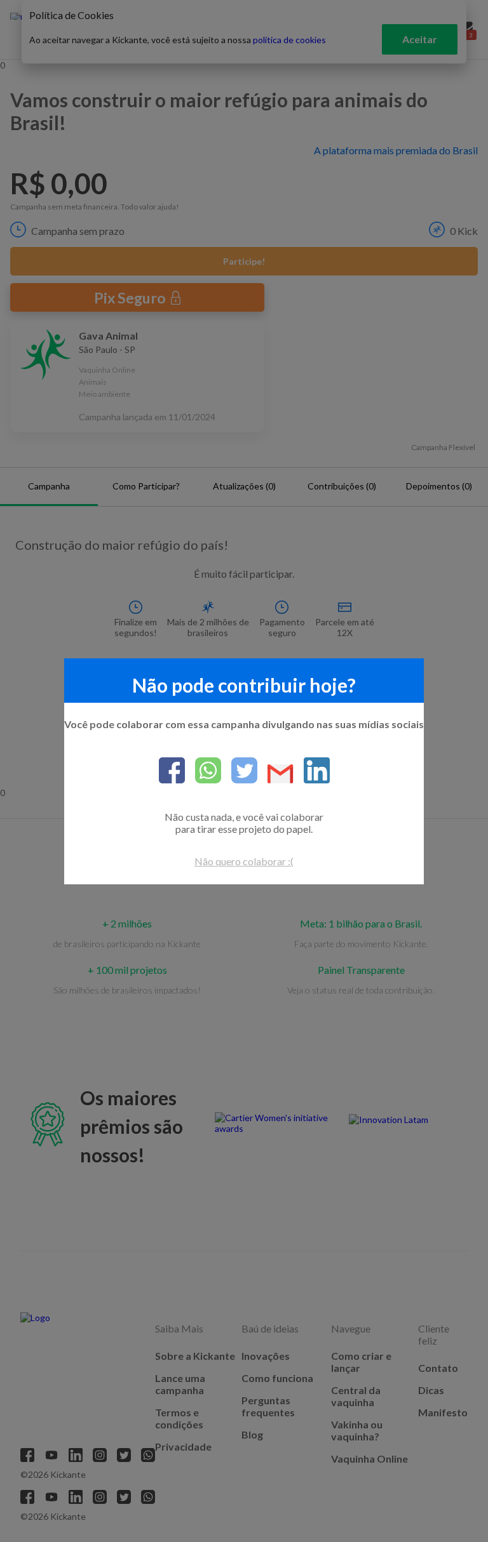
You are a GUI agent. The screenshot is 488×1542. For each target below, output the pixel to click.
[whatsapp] (203, 771)
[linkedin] (312, 771)
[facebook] (172, 771)
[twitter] (239, 771)
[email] (275, 774)
